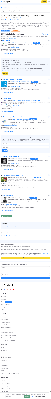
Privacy (3, 307)
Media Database (5, 353)
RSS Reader (4, 350)
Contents (21, 17)
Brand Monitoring (5, 360)
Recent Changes (5, 386)
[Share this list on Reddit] (13, 19)
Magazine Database (6, 324)
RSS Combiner (4, 368)
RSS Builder (4, 370)
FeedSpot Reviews (5, 304)
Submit (5, 150)
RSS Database (4, 317)
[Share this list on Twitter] (8, 19)
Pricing (44, 1)
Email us (5, 73)
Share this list (5, 233)
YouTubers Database (6, 330)
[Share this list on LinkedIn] (10, 19)
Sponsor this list (15, 30)
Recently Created (5, 388)
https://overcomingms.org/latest (20, 119)
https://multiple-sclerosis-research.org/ (22, 100)
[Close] (50, 392)
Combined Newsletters (7, 363)
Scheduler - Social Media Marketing (10, 373)
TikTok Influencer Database (8, 340)
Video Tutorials (5, 380)
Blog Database (4, 319)
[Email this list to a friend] (15, 19)
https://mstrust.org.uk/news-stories (21, 81)
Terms (2, 309)
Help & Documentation (6, 383)
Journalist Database (6, 327)
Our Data (3, 299)
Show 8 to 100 (7, 216)
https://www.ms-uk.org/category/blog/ (22, 42)
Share (2, 19)
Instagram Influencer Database (8, 335)
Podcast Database (5, 322)
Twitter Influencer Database (8, 337)
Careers (6, 301)
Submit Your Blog (6, 30)
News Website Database (7, 332)
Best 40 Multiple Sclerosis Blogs (10, 226)
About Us (3, 296)
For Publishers (4, 347)
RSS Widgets (4, 365)
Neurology (6, 7)
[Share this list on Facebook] (5, 19)
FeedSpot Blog (4, 391)
